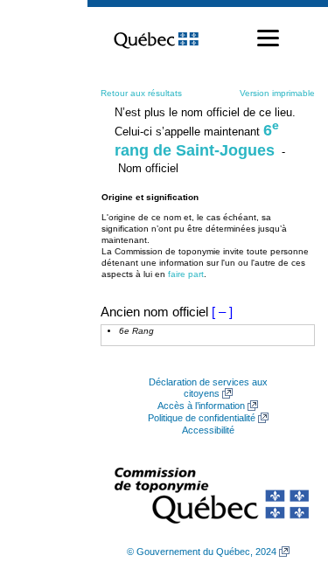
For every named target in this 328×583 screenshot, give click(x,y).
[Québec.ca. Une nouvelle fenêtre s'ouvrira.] (156, 38)
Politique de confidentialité (201, 418)
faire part (186, 274)
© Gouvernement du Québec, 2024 (201, 551)
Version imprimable (277, 93)
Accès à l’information (201, 405)
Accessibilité (208, 430)
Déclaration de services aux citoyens (208, 388)
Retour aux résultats (141, 93)
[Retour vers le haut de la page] (284, 486)
